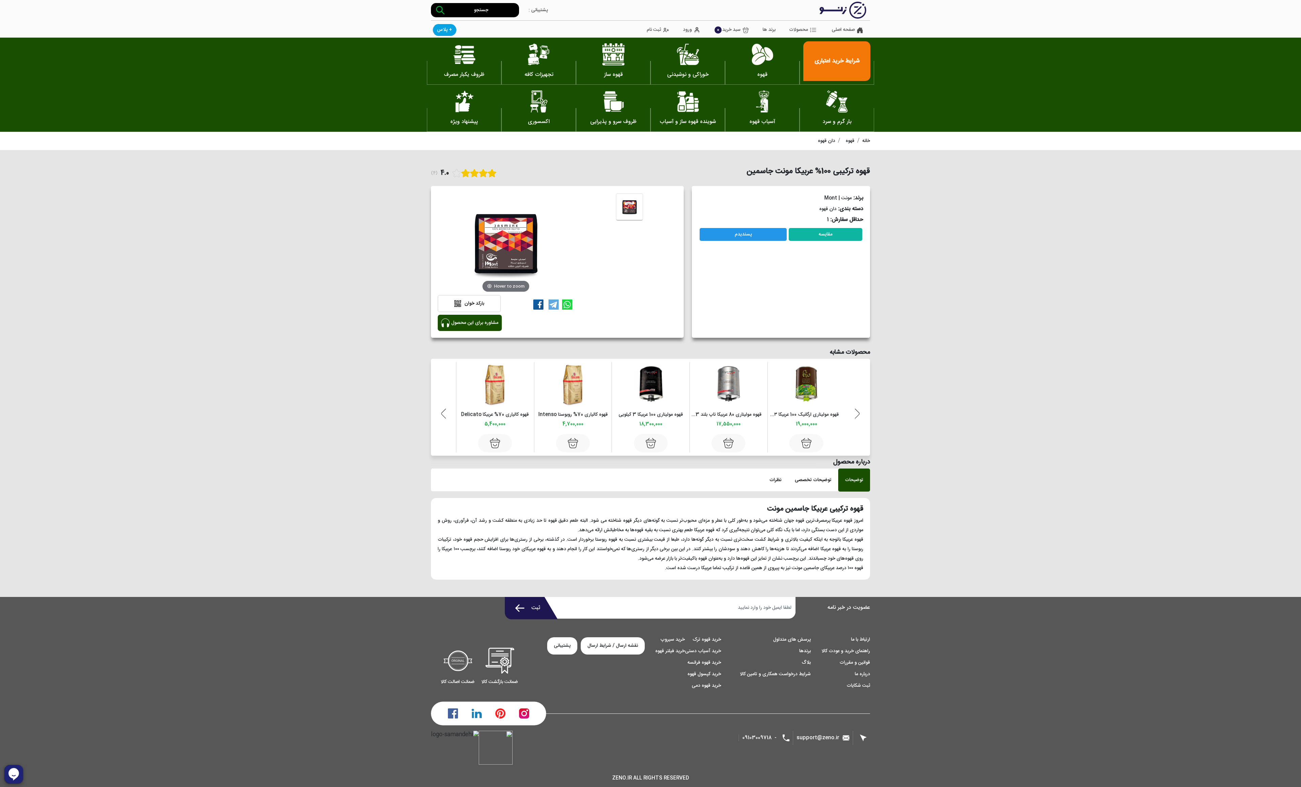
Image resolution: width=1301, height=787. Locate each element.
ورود (687, 30)
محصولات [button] (798, 30)
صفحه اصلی (843, 30)
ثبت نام (654, 30)
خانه (866, 141)
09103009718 (757, 738)
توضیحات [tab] (854, 480)
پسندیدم (743, 234)
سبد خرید (729, 30)
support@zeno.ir (818, 737)
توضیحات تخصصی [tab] (813, 480)
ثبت (535, 608)
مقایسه (825, 234)
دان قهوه (826, 141)
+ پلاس (444, 30)
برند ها (769, 30)
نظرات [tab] (775, 480)
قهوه (850, 141)
